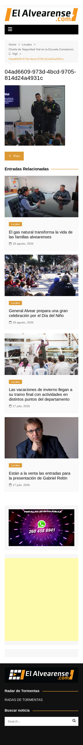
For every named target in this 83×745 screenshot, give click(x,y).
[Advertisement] (41, 599)
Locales (15, 224)
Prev (16, 156)
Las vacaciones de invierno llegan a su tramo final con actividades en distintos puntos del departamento (40, 394)
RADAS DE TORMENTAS (24, 700)
